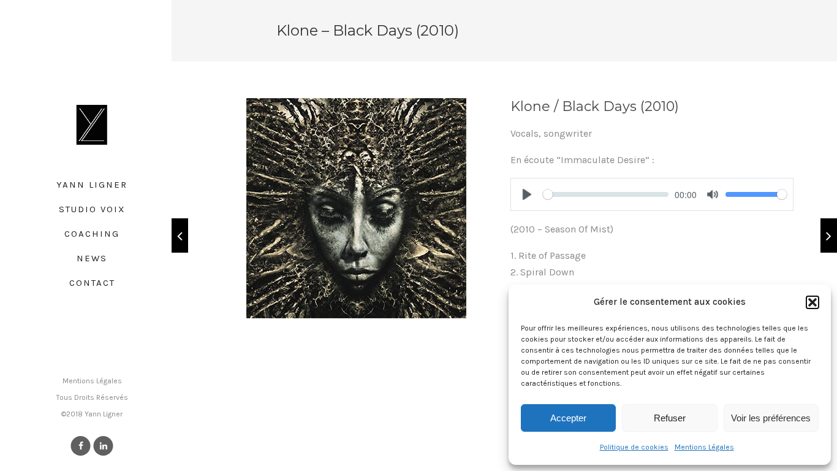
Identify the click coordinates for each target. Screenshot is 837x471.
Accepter (568, 418)
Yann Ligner (91, 184)
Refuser (670, 418)
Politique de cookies (634, 447)
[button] (812, 302)
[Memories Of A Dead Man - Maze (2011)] (828, 235)
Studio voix (92, 209)
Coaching (91, 233)
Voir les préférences (771, 418)
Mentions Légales (704, 447)
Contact (92, 282)
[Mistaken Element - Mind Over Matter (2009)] (180, 235)
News (92, 258)
